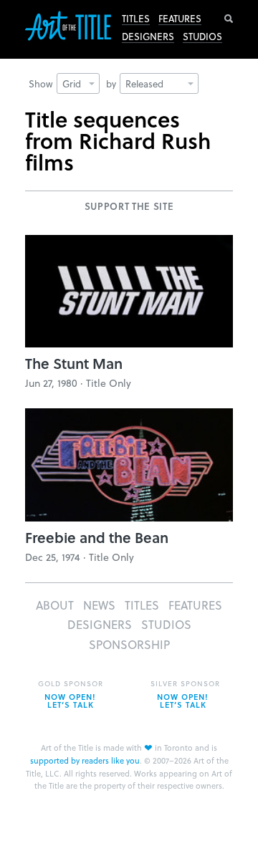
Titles (136, 18)
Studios (202, 36)
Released (144, 83)
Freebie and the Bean (96, 537)
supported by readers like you (85, 760)
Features (179, 18)
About (55, 605)
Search (228, 18)
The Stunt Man (74, 363)
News (99, 605)
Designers (148, 36)
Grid (71, 83)
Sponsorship (129, 644)
